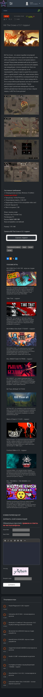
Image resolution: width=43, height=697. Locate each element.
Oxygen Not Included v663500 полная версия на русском (23, 649)
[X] (13, 258)
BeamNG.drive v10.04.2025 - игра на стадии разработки (21, 640)
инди (24, 247)
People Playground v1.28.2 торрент (19, 605)
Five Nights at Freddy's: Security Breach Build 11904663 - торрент (21, 666)
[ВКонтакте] (8, 258)
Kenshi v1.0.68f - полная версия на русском (22, 656)
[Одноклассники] (10, 258)
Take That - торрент (13, 298)
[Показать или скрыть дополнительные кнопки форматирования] (24, 540)
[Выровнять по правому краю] (21, 540)
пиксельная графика (14, 247)
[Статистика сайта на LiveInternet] (33, 695)
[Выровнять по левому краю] (15, 540)
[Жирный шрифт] (5, 540)
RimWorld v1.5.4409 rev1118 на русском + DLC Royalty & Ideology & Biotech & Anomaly (22, 623)
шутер (10, 250)
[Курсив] (8, 540)
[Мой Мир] (16, 258)
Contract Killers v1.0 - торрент (17, 450)
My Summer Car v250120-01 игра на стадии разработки (21, 632)
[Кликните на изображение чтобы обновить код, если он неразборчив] (20, 575)
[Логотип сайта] (3, 3)
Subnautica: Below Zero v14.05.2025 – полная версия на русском (22, 682)
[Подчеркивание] (11, 540)
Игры (6, 16)
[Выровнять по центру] (18, 540)
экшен (30, 247)
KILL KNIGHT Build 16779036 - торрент (19, 359)
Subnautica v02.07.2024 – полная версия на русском (22, 615)
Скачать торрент (21, 238)
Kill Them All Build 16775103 (16, 389)
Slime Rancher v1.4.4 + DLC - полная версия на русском (22, 674)
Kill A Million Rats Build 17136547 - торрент (21, 329)
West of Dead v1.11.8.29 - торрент (18, 419)
